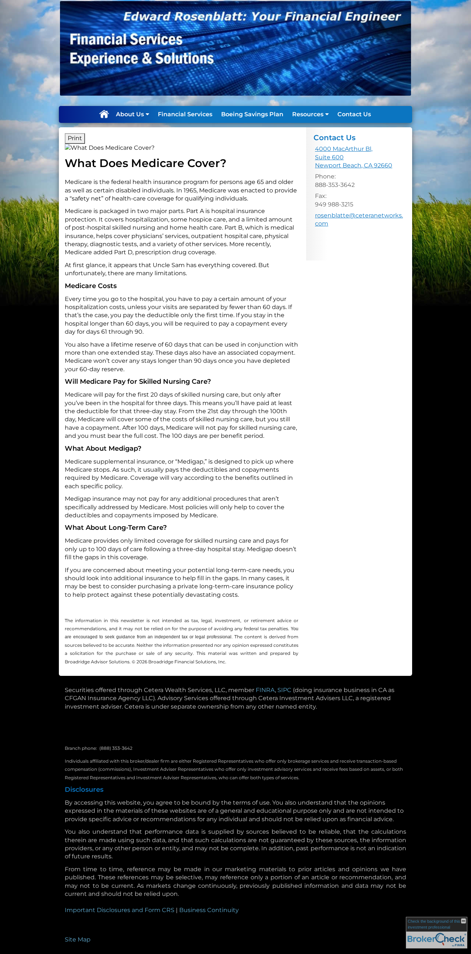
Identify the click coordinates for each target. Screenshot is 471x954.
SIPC (284, 690)
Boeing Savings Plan (252, 114)
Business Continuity (209, 910)
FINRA (265, 690)
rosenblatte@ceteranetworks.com (359, 219)
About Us (130, 114)
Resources (307, 114)
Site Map (78, 939)
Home (103, 114)
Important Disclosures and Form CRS (119, 910)
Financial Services (185, 114)
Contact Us (354, 114)
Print (75, 138)
